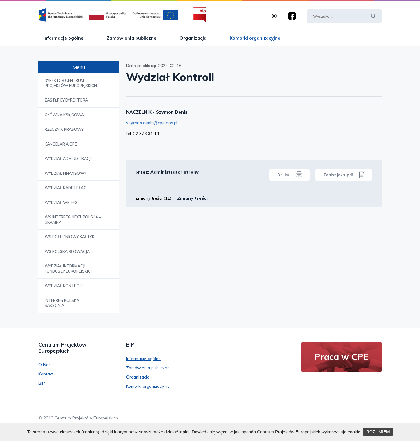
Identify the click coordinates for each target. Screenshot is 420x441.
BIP (41, 383)
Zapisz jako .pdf (338, 174)
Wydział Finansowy (65, 173)
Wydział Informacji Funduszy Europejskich (69, 268)
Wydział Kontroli (64, 285)
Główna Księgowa (64, 114)
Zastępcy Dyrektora (66, 100)
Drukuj (283, 174)
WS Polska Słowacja (67, 251)
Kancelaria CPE (61, 144)
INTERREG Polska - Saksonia (63, 303)
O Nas (44, 364)
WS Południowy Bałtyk (69, 236)
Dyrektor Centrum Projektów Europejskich (71, 83)
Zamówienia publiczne (132, 38)
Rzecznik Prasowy (64, 129)
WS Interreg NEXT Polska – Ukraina (73, 219)
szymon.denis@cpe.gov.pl (151, 123)
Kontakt (45, 373)
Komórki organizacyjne (255, 38)
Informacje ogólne (63, 38)
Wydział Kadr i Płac (65, 187)
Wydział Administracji (68, 158)
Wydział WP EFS (61, 202)
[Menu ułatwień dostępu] (274, 16)
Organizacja (193, 38)
